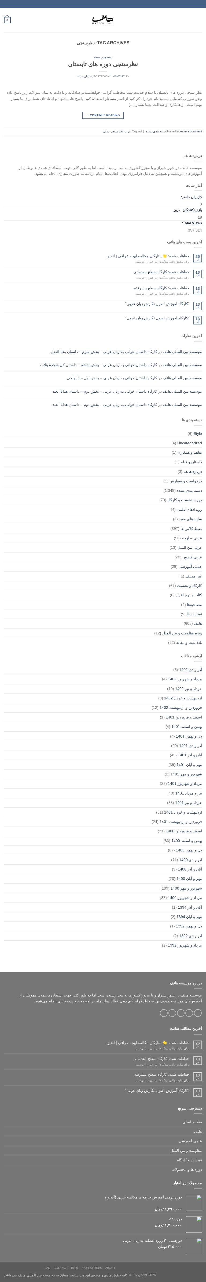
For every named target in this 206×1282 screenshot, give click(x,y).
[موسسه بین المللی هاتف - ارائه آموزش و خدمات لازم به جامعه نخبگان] (103, 20)
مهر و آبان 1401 (189, 765)
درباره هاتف (192, 471)
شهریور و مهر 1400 (186, 888)
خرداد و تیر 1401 (188, 802)
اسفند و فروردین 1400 (184, 831)
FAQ (47, 1267)
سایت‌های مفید (190, 519)
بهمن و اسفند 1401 (186, 726)
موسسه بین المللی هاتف (182, 351)
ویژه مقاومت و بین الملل (182, 633)
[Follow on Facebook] (198, 1013)
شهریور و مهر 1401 (186, 774)
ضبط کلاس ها (191, 528)
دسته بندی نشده (103, 57)
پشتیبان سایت (85, 76)
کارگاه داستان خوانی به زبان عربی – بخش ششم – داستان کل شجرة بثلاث (98, 365)
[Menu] (199, 20)
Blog (75, 1267)
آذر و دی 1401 (190, 745)
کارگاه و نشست (189, 585)
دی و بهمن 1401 (189, 736)
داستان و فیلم (191, 462)
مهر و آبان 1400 (189, 878)
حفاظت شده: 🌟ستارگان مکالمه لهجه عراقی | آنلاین (147, 256)
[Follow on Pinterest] (164, 1013)
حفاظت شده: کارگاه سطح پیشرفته (161, 288)
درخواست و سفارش (186, 481)
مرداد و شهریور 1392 (185, 945)
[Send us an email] (172, 1013)
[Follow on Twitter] (181, 1013)
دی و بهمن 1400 (189, 850)
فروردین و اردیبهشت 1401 (181, 821)
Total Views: (191, 223)
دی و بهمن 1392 (189, 926)
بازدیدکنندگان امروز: (186, 210)
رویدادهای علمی (189, 509)
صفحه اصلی (192, 1122)
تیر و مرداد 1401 (188, 793)
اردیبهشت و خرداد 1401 (183, 812)
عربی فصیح (193, 557)
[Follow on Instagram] (189, 1013)
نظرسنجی (117, 131)
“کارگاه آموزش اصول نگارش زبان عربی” (157, 304)
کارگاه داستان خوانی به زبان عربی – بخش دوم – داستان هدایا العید (105, 391)
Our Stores (92, 1267)
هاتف (106, 131)
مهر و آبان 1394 (189, 917)
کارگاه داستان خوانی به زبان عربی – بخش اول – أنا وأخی (112, 378)
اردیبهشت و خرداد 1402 (183, 698)
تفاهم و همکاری (190, 452)
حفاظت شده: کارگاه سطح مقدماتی (161, 272)
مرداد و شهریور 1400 (185, 897)
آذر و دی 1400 (190, 860)
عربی (127, 131)
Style (198, 433)
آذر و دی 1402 (190, 669)
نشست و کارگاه (189, 1160)
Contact (61, 1267)
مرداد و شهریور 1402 (185, 679)
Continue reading (103, 115)
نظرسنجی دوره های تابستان (103, 64)
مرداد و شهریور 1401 (185, 783)
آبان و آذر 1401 (190, 755)
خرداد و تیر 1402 (188, 689)
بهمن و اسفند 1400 (186, 841)
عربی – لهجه (192, 538)
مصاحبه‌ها (194, 604)
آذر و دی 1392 (190, 936)
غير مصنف (193, 576)
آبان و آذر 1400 (190, 869)
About (110, 1267)
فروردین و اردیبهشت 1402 (181, 707)
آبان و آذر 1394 (190, 907)
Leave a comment (190, 131)
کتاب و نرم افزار (189, 595)
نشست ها (194, 614)
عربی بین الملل (190, 547)
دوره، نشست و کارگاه (184, 500)
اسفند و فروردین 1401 (184, 717)
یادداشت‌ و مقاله (189, 642)
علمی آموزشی (190, 566)
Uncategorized (189, 443)
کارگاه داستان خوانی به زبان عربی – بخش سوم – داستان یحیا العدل (104, 351)
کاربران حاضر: (191, 197)
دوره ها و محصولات (186, 1169)
